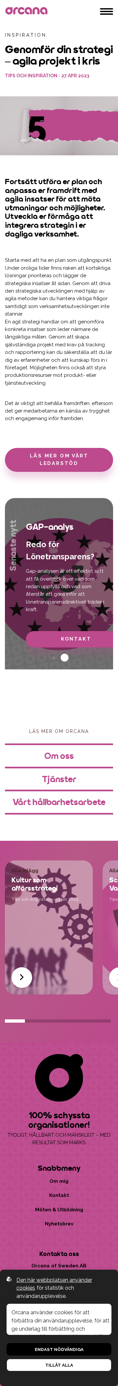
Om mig (59, 1181)
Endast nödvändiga (59, 1349)
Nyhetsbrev (59, 1224)
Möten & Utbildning (59, 1210)
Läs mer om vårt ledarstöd (59, 459)
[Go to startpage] (27, 11)
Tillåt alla (59, 1365)
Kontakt (59, 1195)
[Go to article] (21, 977)
